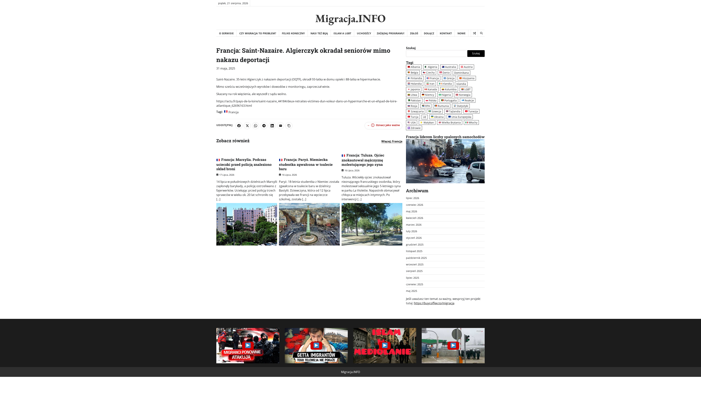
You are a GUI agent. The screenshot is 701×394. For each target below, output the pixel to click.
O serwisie (226, 33)
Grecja (451, 78)
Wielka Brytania (451, 122)
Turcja (414, 117)
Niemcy (429, 94)
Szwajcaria (417, 111)
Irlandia (447, 83)
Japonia (415, 89)
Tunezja (473, 111)
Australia (450, 67)
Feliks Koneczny (293, 33)
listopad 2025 (414, 251)
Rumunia (443, 106)
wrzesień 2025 (415, 264)
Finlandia (416, 78)
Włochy (473, 122)
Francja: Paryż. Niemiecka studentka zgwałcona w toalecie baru (306, 164)
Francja (233, 112)
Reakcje (469, 100)
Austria (468, 67)
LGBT (467, 89)
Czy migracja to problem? (257, 33)
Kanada (432, 89)
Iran (432, 83)
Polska (432, 100)
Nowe (461, 33)
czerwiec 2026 (414, 204)
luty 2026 (411, 231)
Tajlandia (454, 111)
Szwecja (436, 111)
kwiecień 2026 (414, 218)
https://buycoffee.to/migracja (434, 303)
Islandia (461, 84)
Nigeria (446, 94)
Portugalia (450, 100)
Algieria (432, 67)
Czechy (430, 72)
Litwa (414, 94)
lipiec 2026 (412, 198)
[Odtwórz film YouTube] (247, 345)
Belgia (414, 72)
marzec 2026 (414, 224)
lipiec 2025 (412, 277)
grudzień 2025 (415, 244)
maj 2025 (411, 291)
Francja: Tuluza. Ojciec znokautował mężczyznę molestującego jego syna (363, 160)
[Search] (481, 33)
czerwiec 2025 (414, 284)
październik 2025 (416, 258)
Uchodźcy (364, 33)
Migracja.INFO (350, 18)
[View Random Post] (474, 33)
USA (413, 122)
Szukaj (411, 48)
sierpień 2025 (414, 271)
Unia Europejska (461, 117)
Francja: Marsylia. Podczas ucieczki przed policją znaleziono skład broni (244, 164)
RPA (427, 106)
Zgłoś (414, 33)
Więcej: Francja (391, 141)
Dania (446, 72)
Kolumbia (451, 89)
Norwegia (464, 94)
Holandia (416, 83)
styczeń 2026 (414, 238)
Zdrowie (416, 128)
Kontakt (446, 33)
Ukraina (439, 117)
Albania (415, 67)
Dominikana (461, 72)
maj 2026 (411, 211)
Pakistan (416, 100)
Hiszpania (468, 78)
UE (424, 117)
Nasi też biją (319, 33)
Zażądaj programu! (390, 33)
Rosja (414, 106)
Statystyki (462, 106)
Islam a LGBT (342, 33)
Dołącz (429, 33)
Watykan (429, 122)
